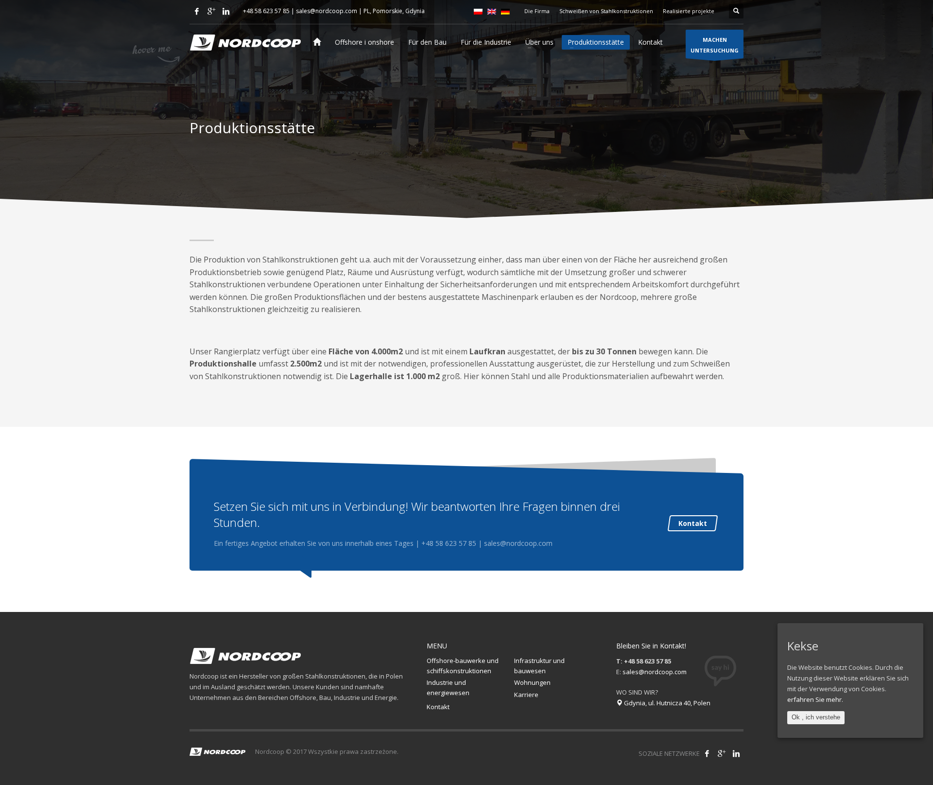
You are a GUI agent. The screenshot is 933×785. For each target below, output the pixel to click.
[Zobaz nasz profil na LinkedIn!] (736, 753)
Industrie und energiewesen (448, 687)
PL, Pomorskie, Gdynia (394, 11)
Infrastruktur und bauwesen (539, 665)
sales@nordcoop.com (326, 11)
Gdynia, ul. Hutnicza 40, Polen (666, 702)
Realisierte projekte (688, 11)
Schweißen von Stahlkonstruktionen (606, 11)
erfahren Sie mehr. (815, 699)
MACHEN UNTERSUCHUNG (715, 45)
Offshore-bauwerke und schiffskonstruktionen (463, 665)
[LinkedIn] (226, 11)
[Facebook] (197, 11)
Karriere (526, 694)
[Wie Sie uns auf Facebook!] (707, 753)
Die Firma (537, 11)
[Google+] (211, 11)
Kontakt (692, 523)
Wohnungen (532, 682)
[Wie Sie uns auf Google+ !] (721, 753)
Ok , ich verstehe (816, 717)
